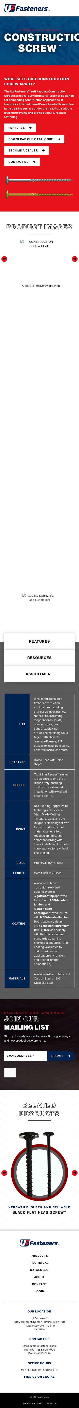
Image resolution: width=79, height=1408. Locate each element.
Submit (57, 1056)
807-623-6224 (42, 1353)
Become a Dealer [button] (23, 150)
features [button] (17, 128)
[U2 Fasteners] (27, 8)
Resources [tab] (39, 658)
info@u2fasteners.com (43, 1345)
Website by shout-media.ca (39, 1403)
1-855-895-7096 (45, 1349)
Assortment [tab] (39, 674)
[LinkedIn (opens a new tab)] (50, 1383)
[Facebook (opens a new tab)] (36, 1383)
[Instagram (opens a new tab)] (29, 1383)
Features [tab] (39, 641)
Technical (39, 1263)
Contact (39, 1284)
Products (39, 1256)
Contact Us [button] (19, 162)
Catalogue (39, 1270)
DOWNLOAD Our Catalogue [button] (31, 139)
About (39, 1277)
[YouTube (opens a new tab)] (43, 1383)
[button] (4, 259)
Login (40, 1291)
